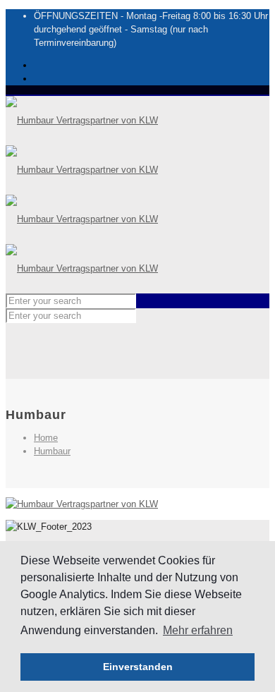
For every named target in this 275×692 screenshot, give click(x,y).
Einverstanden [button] (138, 666)
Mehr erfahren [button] (198, 630)
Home (46, 437)
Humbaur (52, 451)
